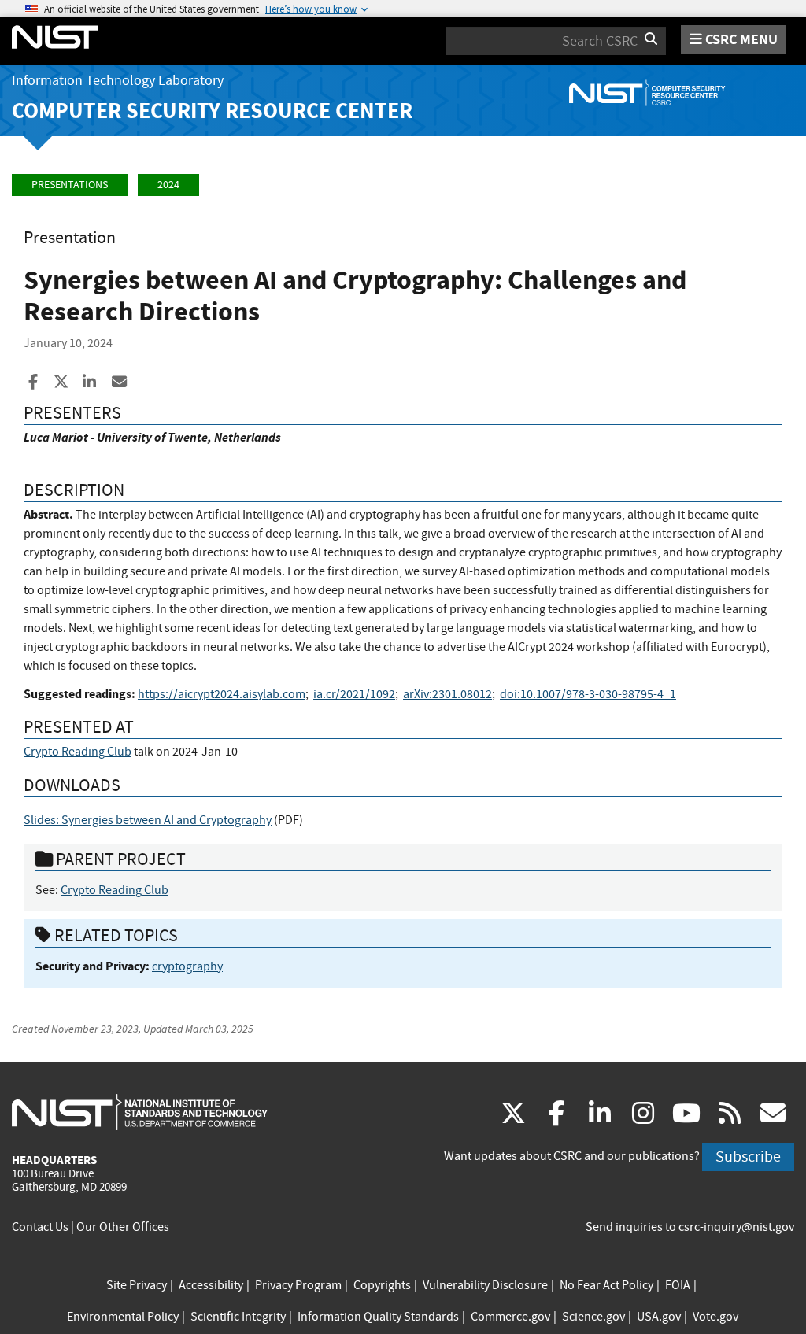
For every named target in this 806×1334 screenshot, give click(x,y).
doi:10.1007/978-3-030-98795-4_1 (588, 694)
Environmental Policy (123, 1317)
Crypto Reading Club (77, 751)
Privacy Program (298, 1285)
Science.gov (593, 1317)
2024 (168, 184)
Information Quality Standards (378, 1317)
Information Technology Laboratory (118, 81)
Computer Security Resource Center (212, 110)
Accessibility (211, 1285)
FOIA (677, 1285)
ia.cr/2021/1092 (354, 694)
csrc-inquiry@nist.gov (736, 1227)
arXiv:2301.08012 (447, 694)
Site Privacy (136, 1285)
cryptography (187, 966)
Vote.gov (715, 1317)
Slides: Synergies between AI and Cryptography (148, 820)
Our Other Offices (122, 1227)
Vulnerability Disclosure (485, 1285)
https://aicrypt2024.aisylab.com (221, 694)
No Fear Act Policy (606, 1285)
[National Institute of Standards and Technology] (140, 1111)
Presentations (69, 184)
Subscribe (748, 1156)
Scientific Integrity (238, 1317)
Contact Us (40, 1227)
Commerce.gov (510, 1317)
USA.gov (659, 1317)
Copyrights (382, 1285)
